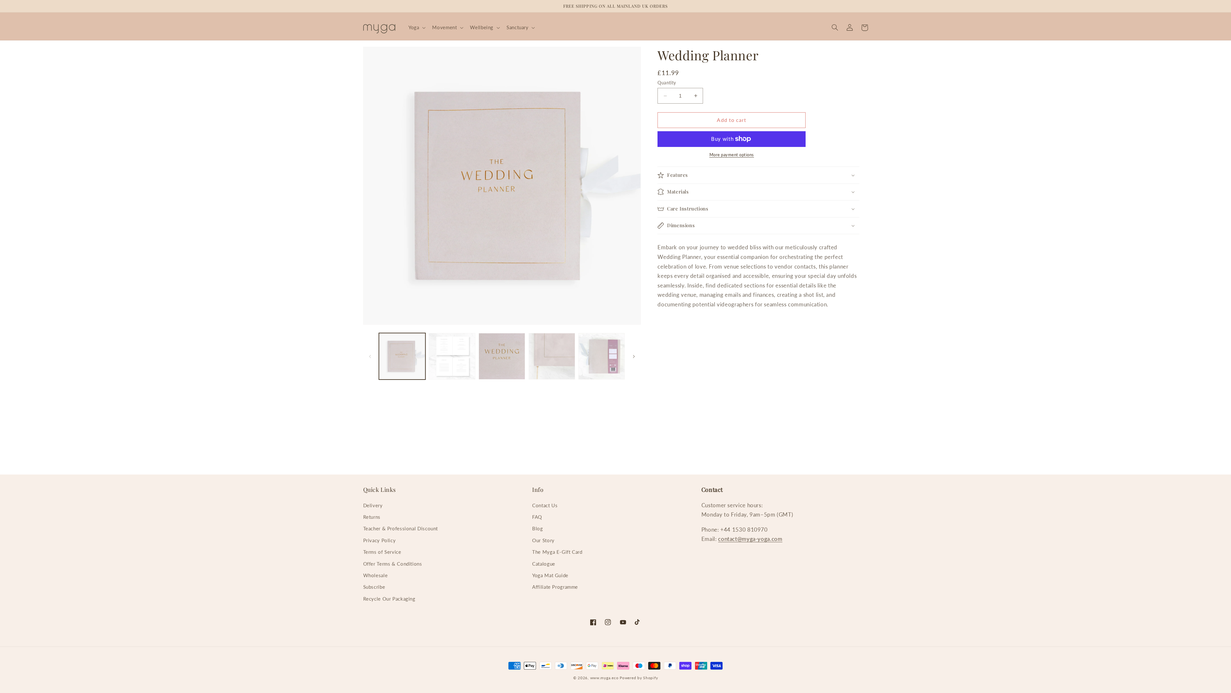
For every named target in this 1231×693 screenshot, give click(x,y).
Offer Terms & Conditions (392, 564)
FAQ (537, 517)
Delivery (373, 505)
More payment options (731, 154)
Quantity (666, 82)
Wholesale (375, 575)
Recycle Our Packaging (389, 599)
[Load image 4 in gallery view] (552, 356)
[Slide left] (370, 356)
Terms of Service (382, 552)
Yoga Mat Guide (550, 575)
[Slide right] (634, 356)
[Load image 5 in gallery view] (601, 356)
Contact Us (544, 505)
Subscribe (374, 587)
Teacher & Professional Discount (400, 528)
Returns (372, 517)
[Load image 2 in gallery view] (452, 356)
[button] (416, 28)
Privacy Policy (379, 540)
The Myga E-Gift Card (557, 552)
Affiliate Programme (555, 587)
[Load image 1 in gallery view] (402, 356)
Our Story (543, 540)
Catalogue (543, 564)
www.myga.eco (604, 678)
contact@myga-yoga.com (750, 538)
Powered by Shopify (639, 678)
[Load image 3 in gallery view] (502, 356)
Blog (537, 528)
